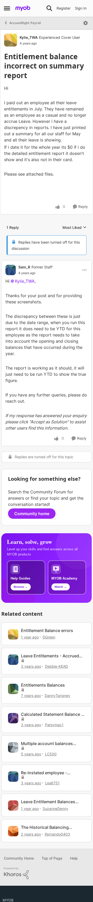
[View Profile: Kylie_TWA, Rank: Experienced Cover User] (10, 40)
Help (74, 883)
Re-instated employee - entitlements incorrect (44, 797)
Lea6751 (52, 807)
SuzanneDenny (55, 833)
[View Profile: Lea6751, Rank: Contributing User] (13, 801)
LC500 (51, 778)
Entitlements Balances (43, 709)
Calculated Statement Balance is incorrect (52, 739)
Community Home (19, 883)
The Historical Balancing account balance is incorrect (49, 852)
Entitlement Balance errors (47, 654)
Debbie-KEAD (56, 691)
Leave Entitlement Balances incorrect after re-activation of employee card (51, 826)
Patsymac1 (54, 749)
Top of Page (52, 883)
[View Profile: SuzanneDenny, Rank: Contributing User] (13, 830)
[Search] (49, 8)
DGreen (49, 661)
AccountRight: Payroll (25, 23)
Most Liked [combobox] (75, 252)
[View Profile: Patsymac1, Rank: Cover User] (13, 743)
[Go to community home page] (23, 8)
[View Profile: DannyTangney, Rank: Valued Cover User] (13, 713)
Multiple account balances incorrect (47, 768)
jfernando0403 (57, 858)
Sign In (81, 8)
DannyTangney (57, 720)
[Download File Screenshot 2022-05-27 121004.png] (79, 201)
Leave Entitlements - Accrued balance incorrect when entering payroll (53, 680)
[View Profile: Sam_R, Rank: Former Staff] (10, 294)
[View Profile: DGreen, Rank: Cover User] (13, 658)
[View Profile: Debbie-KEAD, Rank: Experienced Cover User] (13, 684)
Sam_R (24, 291)
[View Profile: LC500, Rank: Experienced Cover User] (13, 772)
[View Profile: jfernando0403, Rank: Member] (13, 856)
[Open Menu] (85, 23)
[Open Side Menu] (7, 8)
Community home (31, 538)
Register (64, 8)
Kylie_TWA (29, 37)
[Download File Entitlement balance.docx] (59, 214)
